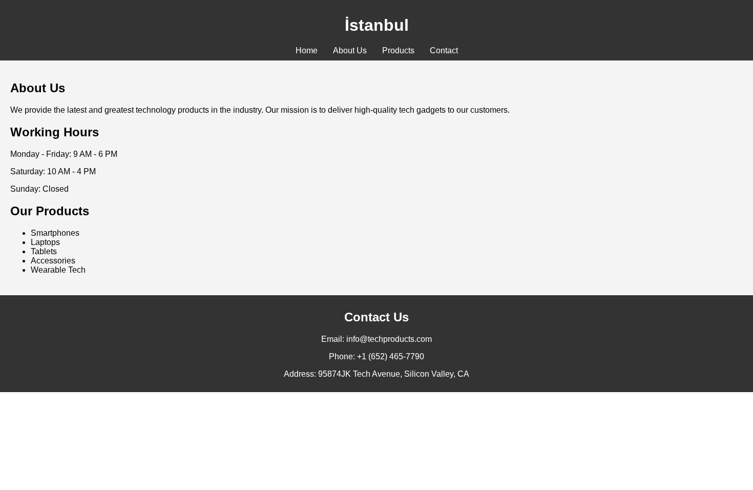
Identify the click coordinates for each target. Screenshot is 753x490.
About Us (350, 50)
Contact (444, 50)
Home (307, 50)
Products (398, 50)
